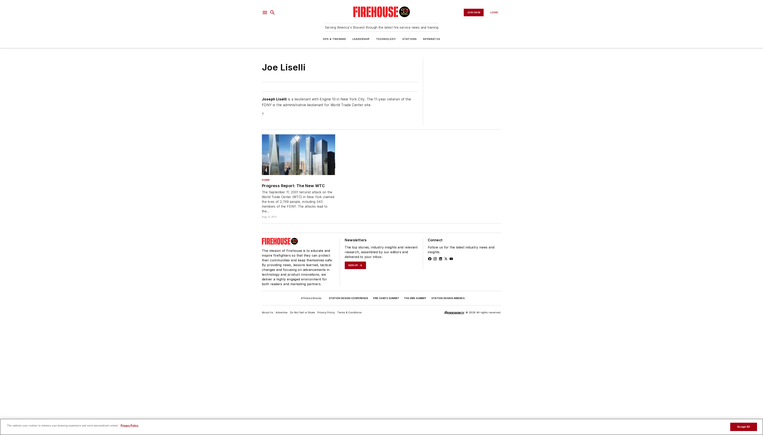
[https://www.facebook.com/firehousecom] (430, 259)
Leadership (361, 39)
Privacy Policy (326, 312)
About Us (267, 312)
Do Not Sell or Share (302, 312)
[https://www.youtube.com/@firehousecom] (451, 259)
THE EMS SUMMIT (415, 298)
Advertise (282, 312)
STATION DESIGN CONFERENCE (348, 298)
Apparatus (431, 39)
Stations (409, 39)
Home (266, 179)
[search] (272, 12)
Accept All (743, 426)
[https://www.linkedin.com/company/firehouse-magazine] (441, 259)
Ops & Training (334, 39)
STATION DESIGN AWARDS (448, 298)
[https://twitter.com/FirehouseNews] (446, 259)
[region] (381, 427)
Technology (386, 39)
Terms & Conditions (349, 312)
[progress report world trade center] (298, 154)
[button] (265, 12)
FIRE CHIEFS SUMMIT (386, 298)
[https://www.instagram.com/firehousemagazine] (435, 259)
